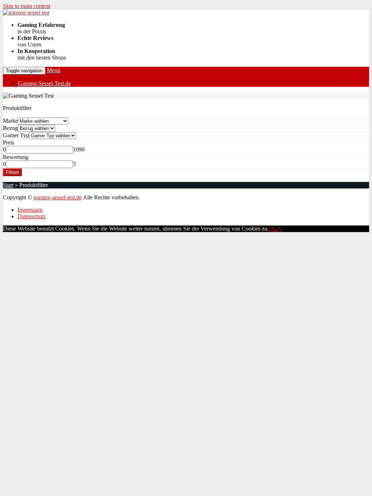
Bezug (10, 128)
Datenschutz (31, 216)
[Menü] (26, 12)
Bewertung (15, 157)
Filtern (12, 172)
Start (8, 185)
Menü (53, 70)
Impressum (30, 210)
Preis (8, 142)
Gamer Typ (16, 135)
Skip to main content (26, 6)
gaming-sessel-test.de (57, 197)
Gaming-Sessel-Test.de (44, 83)
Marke (10, 121)
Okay (275, 228)
